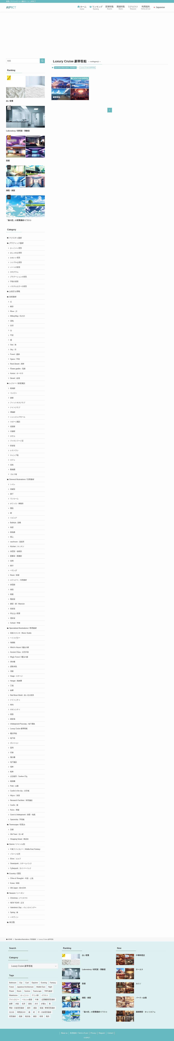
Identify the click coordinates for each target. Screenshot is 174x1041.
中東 (36, 999)
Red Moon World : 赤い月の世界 (22, 695)
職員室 (12, 599)
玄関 (12, 561)
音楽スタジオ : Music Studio (20, 633)
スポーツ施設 (15, 422)
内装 (17, 1004)
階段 (12, 508)
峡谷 (12, 306)
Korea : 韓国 (14, 883)
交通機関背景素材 (48, 999)
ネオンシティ (15, 709)
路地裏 (12, 532)
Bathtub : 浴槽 (15, 523)
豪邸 (35, 1016)
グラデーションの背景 (18, 277)
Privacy (93, 1033)
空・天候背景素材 (44, 1012)
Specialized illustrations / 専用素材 (65, 67)
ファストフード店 (16, 441)
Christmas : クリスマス (19, 898)
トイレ (12, 484)
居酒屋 (12, 426)
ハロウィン (14, 917)
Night (50, 987)
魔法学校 (13, 733)
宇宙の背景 (14, 281)
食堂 (12, 527)
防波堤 (12, 446)
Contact (110, 1033)
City (20, 983)
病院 (12, 589)
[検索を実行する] (42, 60)
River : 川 (13, 311)
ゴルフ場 (13, 474)
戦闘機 (12, 781)
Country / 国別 (15, 873)
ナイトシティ (15, 700)
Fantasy (53, 983)
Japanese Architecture (25, 987)
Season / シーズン (16, 893)
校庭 (12, 594)
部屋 (41, 1016)
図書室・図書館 (16, 556)
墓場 (30, 1004)
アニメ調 (35, 995)
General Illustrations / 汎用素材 (21, 479)
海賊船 (12, 642)
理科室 (12, 618)
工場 (12, 686)
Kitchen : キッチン (17, 546)
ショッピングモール (17, 417)
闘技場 (12, 719)
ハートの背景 (15, 267)
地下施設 (13, 762)
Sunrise (27, 991)
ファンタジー (14, 999)
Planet (11, 991)
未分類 (12, 922)
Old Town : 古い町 (17, 834)
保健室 (12, 489)
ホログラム (14, 272)
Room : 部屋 (14, 575)
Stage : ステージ (16, 676)
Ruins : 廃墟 (14, 810)
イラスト (45, 995)
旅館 (12, 398)
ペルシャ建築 (27, 999)
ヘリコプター (15, 638)
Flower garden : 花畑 (17, 369)
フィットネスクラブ (17, 403)
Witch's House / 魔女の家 (19, 647)
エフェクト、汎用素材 (18, 580)
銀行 (12, 566)
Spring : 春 (14, 912)
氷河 (12, 326)
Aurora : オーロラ (16, 373)
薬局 (12, 748)
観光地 (27, 1016)
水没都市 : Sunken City (18, 776)
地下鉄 (12, 738)
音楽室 (12, 609)
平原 (12, 335)
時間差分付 (21, 1012)
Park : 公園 (14, 786)
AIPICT (11, 7)
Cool (27, 983)
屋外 (28, 1008)
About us (64, 1033)
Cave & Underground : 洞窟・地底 (22, 815)
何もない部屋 (15, 613)
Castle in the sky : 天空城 (19, 791)
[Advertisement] (87, 31)
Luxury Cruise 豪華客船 (19, 729)
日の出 (11, 1012)
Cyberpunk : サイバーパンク (20, 868)
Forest (11, 987)
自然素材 (12, 297)
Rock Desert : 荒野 (17, 364)
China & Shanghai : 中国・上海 (21, 878)
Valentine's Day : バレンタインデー (23, 907)
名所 (23, 1004)
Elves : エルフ (15, 859)
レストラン (14, 450)
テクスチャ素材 (15, 238)
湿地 (12, 321)
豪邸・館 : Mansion (17, 604)
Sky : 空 (13, 349)
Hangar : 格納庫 (16, 681)
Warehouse (13, 995)
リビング (13, 518)
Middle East (40, 987)
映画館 (12, 388)
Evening (44, 983)
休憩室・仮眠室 (16, 551)
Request (102, 1033)
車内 (12, 705)
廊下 (12, 494)
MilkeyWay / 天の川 (17, 316)
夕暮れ (43, 1004)
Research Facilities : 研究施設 (21, 800)
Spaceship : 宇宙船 (17, 819)
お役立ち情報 (14, 291)
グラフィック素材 (16, 243)
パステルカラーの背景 (18, 286)
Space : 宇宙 (15, 359)
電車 (12, 767)
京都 (12, 829)
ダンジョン (14, 743)
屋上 (12, 537)
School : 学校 (15, 623)
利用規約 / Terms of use (79, 1033)
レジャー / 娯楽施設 (17, 383)
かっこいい (25, 995)
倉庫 (12, 690)
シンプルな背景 (16, 262)
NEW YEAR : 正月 (17, 903)
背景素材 (12, 1016)
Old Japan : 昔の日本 (18, 888)
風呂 (47, 1016)
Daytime (35, 983)
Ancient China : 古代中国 (19, 652)
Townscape (37, 991)
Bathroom (12, 983)
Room (19, 991)
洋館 (12, 671)
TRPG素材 (48, 991)
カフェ (12, 460)
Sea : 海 (13, 345)
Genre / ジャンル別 (17, 844)
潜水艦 (12, 662)
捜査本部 (13, 666)
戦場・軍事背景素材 (47, 1008)
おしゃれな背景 (16, 253)
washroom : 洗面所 (17, 542)
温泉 (12, 465)
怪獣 (12, 714)
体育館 (12, 585)
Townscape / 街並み (17, 824)
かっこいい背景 (16, 248)
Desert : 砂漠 (15, 378)
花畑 (20, 1016)
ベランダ (13, 570)
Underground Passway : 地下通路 (22, 724)
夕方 (36, 1004)
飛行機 (12, 757)
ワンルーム (14, 499)
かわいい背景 (15, 258)
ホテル (12, 436)
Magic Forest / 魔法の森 (19, 657)
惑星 (35, 1008)
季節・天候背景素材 (16, 1008)
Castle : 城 (14, 805)
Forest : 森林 (15, 354)
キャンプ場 (14, 455)
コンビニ (13, 393)
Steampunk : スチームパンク (21, 863)
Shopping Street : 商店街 (19, 839)
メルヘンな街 (15, 854)
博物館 (12, 412)
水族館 (12, 431)
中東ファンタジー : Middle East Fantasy (25, 849)
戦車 (12, 772)
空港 (12, 752)
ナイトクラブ (15, 407)
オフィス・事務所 (16, 503)
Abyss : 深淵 (15, 795)
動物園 (12, 469)
